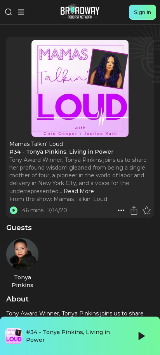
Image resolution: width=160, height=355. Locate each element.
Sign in (142, 12)
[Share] (134, 210)
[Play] (141, 336)
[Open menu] (21, 12)
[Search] (8, 12)
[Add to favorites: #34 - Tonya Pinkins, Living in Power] (146, 210)
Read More (79, 191)
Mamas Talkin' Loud (80, 199)
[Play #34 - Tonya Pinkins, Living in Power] (13, 210)
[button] (121, 210)
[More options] (121, 210)
